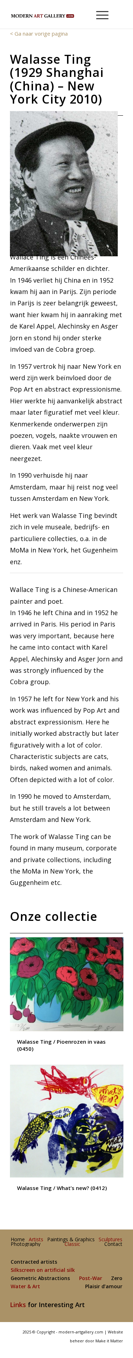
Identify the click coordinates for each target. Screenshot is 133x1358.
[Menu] (99, 14)
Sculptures (110, 1239)
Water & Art (25, 1286)
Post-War (90, 1278)
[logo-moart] (55, 14)
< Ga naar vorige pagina (39, 33)
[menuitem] (99, 14)
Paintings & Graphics (71, 1239)
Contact (113, 1244)
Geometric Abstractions (40, 1278)
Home (18, 1239)
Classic (72, 1244)
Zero (116, 1278)
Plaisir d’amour (103, 1286)
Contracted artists (34, 1262)
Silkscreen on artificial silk (43, 1270)
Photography (25, 1244)
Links (18, 1304)
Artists (36, 1239)
